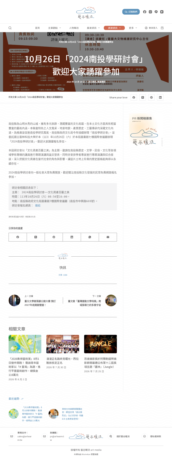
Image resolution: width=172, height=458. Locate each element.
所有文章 (63, 42)
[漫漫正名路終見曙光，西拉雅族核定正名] (62, 344)
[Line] (156, 11)
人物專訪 (74, 27)
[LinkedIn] (160, 97)
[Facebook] (144, 11)
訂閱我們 (132, 11)
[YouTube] (161, 11)
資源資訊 (112, 27)
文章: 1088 (62, 275)
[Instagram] (150, 11)
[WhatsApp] (90, 237)
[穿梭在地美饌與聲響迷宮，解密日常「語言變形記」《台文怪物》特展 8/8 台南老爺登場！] (54, 414)
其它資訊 (92, 82)
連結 (37, 205)
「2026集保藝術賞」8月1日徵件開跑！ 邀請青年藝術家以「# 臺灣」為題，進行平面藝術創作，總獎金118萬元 (24, 367)
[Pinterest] (151, 97)
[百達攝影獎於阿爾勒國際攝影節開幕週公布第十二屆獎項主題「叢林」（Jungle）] (100, 344)
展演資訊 (91, 27)
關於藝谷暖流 (123, 436)
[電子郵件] (108, 237)
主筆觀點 (53, 27)
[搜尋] (10, 27)
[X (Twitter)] (142, 97)
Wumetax (86, 454)
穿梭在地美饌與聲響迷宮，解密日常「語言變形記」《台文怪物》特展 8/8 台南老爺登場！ (72, 413)
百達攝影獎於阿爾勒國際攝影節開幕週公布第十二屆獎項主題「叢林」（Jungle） (100, 363)
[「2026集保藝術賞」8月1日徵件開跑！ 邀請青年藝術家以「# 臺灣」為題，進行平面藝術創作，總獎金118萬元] (25, 344)
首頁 (37, 27)
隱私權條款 (155, 436)
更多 (131, 27)
